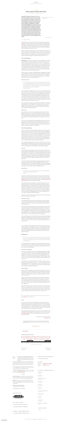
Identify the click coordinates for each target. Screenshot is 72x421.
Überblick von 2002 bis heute (43, 358)
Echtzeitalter (40, 375)
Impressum (34, 419)
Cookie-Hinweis (4, 420)
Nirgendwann (40, 384)
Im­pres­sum (20, 382)
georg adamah (34, 344)
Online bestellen (25, 331)
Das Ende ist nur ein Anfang (47, 363)
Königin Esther (40, 372)
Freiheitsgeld (48, 349)
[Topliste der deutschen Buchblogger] (18, 385)
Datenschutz (39, 419)
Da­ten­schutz (16, 383)
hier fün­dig (17, 367)
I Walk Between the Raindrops (42, 403)
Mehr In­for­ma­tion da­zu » (28, 378)
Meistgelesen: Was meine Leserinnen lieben (20, 404)
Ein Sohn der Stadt (41, 393)
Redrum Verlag (46, 317)
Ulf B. (31, 419)
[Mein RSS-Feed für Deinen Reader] (19, 386)
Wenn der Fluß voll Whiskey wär (43, 390)
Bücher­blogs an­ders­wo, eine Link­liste (19, 388)
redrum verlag (39, 344)
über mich (24, 368)
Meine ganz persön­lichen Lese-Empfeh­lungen (21, 406)
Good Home (40, 387)
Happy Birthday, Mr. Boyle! (42, 378)
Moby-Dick (23, 44)
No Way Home (40, 381)
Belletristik (36, 9)
